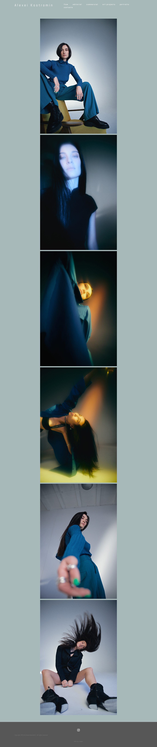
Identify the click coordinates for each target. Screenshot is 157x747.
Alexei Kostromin (34, 5)
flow (66, 4)
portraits (124, 4)
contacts (68, 7)
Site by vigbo (78, 741)
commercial (92, 4)
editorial (77, 4)
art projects (109, 4)
